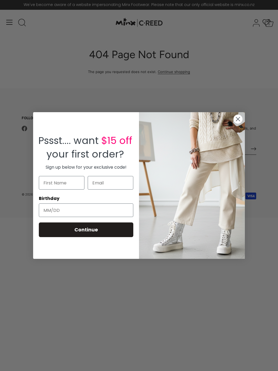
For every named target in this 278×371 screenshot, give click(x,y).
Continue (86, 229)
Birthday (49, 198)
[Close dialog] (238, 119)
